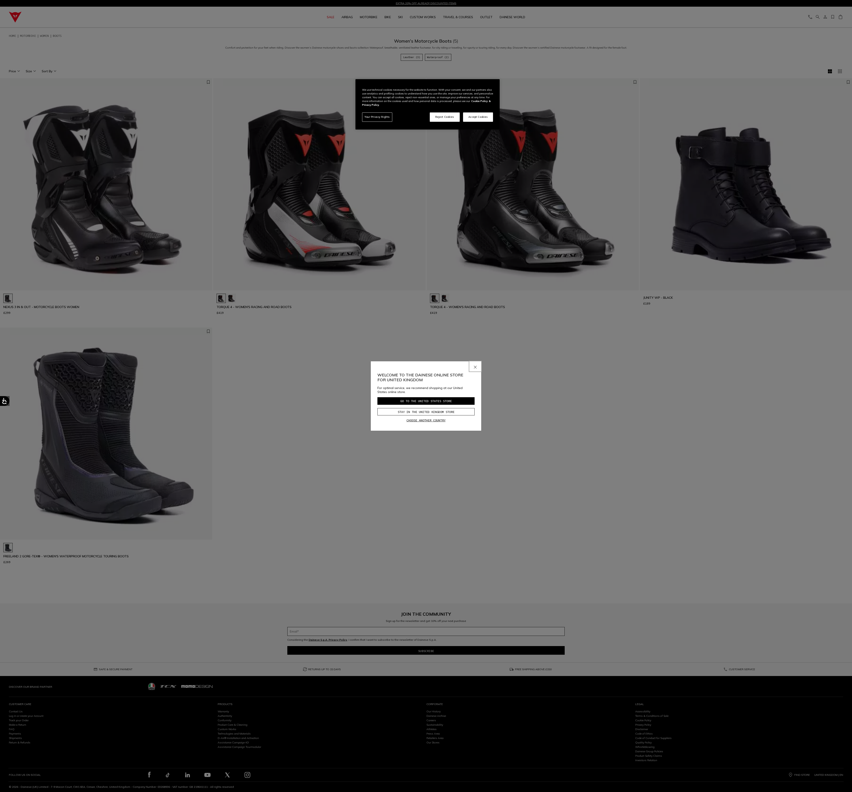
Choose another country (426, 420)
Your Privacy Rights (377, 116)
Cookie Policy (479, 101)
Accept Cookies (478, 116)
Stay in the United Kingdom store (426, 412)
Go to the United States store (426, 401)
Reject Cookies (444, 116)
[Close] (475, 366)
